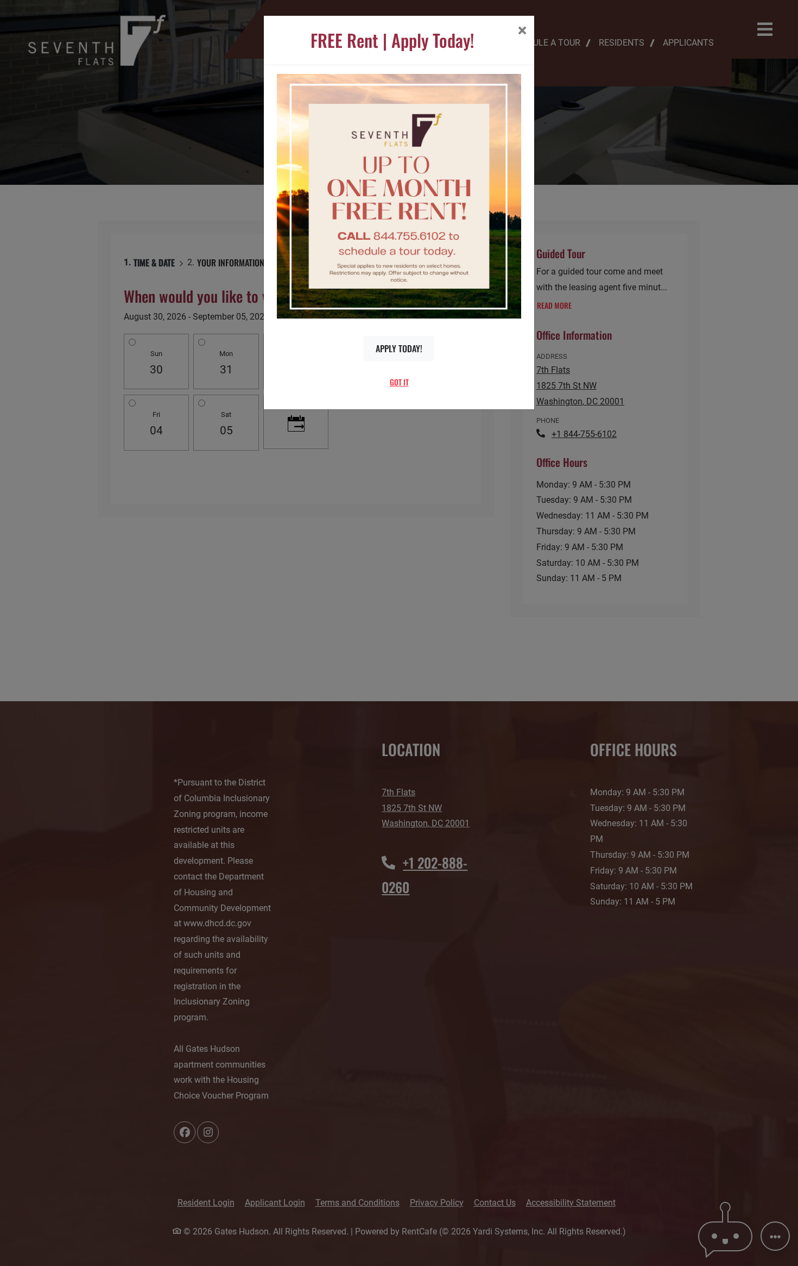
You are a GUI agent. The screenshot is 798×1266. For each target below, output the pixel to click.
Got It (399, 382)
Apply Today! (399, 348)
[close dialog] (522, 31)
